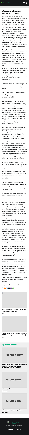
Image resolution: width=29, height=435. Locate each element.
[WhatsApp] (13, 288)
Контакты (18, 429)
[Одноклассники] (5, 288)
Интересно (17, 13)
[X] (9, 288)
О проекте (10, 429)
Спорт (3, 370)
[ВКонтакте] (2, 288)
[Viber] (11, 288)
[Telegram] (7, 288)
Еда (3, 313)
